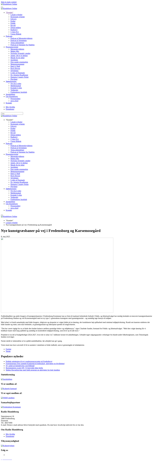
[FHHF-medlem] (7, 398)
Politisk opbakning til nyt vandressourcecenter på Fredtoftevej (29, 361)
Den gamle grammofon (19, 62)
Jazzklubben (10, 94)
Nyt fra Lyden (16, 84)
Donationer (10, 109)
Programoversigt (12, 47)
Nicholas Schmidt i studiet (20, 53)
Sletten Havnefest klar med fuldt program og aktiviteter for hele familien (33, 370)
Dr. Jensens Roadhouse (19, 75)
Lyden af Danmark (18, 73)
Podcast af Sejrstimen (19, 40)
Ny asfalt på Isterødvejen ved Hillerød (20, 366)
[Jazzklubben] (6, 379)
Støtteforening (11, 81)
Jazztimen (14, 60)
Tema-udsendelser (17, 43)
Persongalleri (15, 99)
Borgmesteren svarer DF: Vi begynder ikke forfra (24, 368)
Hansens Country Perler (20, 77)
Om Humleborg (12, 96)
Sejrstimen (14, 71)
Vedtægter (14, 90)
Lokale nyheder (16, 15)
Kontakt (9, 103)
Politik (13, 23)
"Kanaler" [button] (9, 120)
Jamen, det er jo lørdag (19, 56)
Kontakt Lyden (16, 88)
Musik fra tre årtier (18, 58)
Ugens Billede (16, 34)
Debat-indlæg (16, 28)
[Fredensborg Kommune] (11, 407)
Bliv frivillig (10, 107)
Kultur (13, 21)
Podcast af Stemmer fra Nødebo (23, 45)
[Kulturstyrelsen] (7, 446)
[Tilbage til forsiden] (9, 4)
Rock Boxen (15, 68)
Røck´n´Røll (15, 66)
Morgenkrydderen (17, 49)
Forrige (8, 349)
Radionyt (14, 30)
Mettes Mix (15, 51)
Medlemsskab (16, 86)
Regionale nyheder (18, 17)
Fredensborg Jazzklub (19, 92)
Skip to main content (8, 2)
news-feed (14, 101)
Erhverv (14, 19)
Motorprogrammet (17, 64)
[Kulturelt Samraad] (9, 389)
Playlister (14, 79)
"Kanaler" (9, 12)
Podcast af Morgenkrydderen (21, 38)
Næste (8, 351)
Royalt (13, 25)
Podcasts (9, 36)
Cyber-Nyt (15, 32)
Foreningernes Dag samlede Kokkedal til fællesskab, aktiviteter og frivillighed (35, 364)
